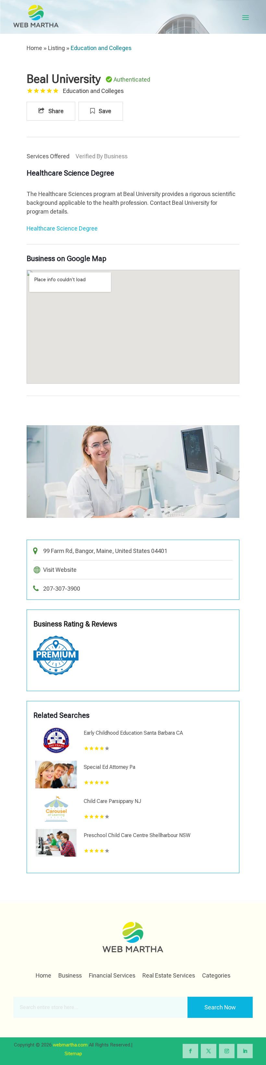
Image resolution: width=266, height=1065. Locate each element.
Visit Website (60, 569)
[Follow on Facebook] (190, 1051)
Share (55, 111)
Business (70, 976)
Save (104, 111)
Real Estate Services (168, 976)
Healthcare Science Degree (62, 228)
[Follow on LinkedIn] (245, 1051)
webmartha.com (70, 1045)
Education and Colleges (101, 48)
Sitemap (73, 1054)
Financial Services (112, 976)
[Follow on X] (208, 1051)
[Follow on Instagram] (227, 1051)
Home (34, 48)
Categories (216, 976)
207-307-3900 (61, 588)
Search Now (220, 1007)
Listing (56, 48)
